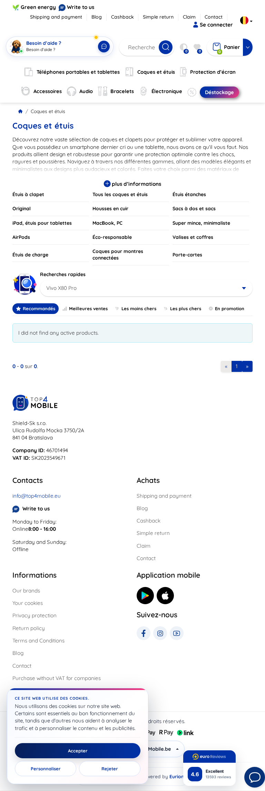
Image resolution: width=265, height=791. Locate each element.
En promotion (229, 308)
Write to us (80, 7)
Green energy (38, 7)
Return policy (28, 628)
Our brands (26, 590)
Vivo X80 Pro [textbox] (61, 288)
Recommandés (39, 308)
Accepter (78, 750)
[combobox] (146, 288)
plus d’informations (135, 184)
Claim (189, 17)
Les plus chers (185, 308)
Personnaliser (46, 768)
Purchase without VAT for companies (56, 678)
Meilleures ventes (88, 308)
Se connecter (216, 24)
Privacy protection (34, 615)
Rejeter (109, 768)
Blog (96, 17)
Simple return (158, 17)
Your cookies (27, 603)
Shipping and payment (56, 17)
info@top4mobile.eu (36, 496)
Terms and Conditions (38, 640)
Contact (214, 17)
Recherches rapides (63, 274)
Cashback (122, 17)
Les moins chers (138, 308)
